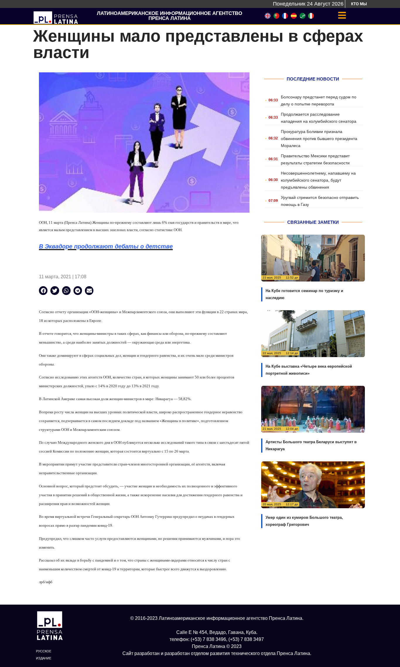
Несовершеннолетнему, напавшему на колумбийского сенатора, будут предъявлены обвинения (318, 180)
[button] (43, 290)
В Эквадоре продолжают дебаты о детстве (106, 246)
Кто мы (359, 4)
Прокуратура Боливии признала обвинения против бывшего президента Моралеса (319, 138)
